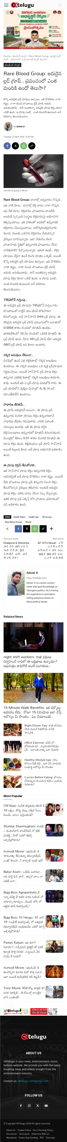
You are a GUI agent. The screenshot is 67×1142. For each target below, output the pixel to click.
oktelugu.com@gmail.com (33, 1081)
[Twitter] (37, 1106)
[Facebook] (7, 145)
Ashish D (20, 126)
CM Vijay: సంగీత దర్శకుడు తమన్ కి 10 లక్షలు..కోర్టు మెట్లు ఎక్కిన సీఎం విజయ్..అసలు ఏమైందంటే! (24, 810)
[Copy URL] (31, 145)
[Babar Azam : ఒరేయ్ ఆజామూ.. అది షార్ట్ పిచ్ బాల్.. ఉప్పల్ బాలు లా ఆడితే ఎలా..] (55, 875)
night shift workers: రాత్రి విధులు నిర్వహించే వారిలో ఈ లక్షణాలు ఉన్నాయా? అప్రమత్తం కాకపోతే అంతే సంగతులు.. (30, 661)
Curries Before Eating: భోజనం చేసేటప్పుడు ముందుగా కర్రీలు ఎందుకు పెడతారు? (43, 780)
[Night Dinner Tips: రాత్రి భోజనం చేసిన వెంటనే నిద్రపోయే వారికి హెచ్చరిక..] (13, 730)
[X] (15, 145)
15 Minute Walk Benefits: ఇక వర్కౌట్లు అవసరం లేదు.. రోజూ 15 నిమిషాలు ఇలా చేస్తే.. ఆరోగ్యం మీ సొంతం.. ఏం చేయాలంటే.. (33, 712)
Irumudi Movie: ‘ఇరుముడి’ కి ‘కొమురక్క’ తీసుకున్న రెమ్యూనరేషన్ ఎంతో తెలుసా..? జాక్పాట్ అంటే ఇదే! (23, 855)
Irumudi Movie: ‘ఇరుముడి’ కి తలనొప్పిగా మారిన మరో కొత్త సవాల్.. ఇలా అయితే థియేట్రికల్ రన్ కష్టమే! (24, 972)
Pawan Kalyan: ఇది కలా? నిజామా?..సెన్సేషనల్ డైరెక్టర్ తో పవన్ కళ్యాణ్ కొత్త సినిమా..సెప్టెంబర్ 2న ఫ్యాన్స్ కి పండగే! (23, 949)
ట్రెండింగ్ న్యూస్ (19, 56)
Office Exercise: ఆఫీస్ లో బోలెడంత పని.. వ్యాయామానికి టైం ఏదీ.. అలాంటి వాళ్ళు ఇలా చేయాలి (41, 746)
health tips (34, 517)
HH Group (47, 517)
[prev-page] (6, 1005)
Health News (19, 517)
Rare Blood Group (13, 522)
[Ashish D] (9, 126)
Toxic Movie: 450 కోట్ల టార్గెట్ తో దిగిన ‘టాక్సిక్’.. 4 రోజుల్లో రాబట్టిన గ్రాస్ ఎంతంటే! (24, 992)
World (28, 522)
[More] (51, 528)
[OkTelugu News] (22, 5)
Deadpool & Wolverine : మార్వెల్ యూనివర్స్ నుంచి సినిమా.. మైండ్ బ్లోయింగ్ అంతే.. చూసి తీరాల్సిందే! (17, 550)
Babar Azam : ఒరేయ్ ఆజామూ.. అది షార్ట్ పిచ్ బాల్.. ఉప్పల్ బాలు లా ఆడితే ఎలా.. (23, 876)
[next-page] (11, 1005)
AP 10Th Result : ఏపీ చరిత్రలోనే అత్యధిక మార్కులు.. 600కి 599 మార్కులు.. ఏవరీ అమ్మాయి (50, 550)
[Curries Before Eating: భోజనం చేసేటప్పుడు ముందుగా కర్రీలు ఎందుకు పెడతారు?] (13, 781)
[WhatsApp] (23, 145)
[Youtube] (46, 1106)
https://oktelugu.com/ (36, 578)
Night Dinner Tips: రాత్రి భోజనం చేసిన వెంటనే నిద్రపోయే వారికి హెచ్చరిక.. (43, 729)
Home (7, 56)
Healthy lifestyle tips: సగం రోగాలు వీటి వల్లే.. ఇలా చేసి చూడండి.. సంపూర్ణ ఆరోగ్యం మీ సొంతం (43, 763)
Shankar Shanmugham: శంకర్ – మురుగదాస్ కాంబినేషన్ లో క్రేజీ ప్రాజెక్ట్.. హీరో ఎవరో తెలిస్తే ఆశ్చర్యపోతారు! (24, 833)
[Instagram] (29, 1106)
